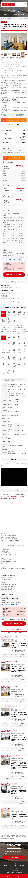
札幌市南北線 (11, 389)
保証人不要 (17, 66)
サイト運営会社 (10, 872)
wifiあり (13, 64)
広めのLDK (23, 66)
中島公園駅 (18, 393)
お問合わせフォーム (14, 857)
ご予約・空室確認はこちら (15, 623)
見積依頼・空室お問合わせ (16, 120)
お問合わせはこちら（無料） (14, 275)
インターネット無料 (6, 64)
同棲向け (16, 62)
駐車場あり (18, 64)
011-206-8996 (15, 259)
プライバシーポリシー (14, 870)
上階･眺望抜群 (5, 70)
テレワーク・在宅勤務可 (13, 72)
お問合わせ (18, 872)
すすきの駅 (18, 389)
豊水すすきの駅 (19, 395)
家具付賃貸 (11, 68)
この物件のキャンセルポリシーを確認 (11, 302)
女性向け (3, 62)
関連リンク (10, 868)
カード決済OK (18, 68)
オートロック (4, 66)
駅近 (20, 62)
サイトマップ (17, 868)
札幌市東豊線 (11, 395)
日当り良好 (4, 72)
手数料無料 (11, 66)
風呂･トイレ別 (5, 68)
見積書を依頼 (16, 158)
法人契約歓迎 (11, 70)
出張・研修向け (19, 70)
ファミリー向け (10, 62)
